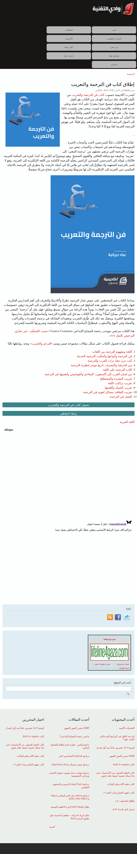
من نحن (114, 47)
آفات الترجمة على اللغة (117, 369)
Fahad (126, 90)
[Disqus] (68, 473)
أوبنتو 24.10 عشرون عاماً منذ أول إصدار (115, 747)
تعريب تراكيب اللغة (120, 383)
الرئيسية (130, 73)
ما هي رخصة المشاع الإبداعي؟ (74, 736)
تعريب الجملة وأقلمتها (118, 387)
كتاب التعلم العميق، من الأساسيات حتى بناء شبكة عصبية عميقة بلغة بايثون (115, 774)
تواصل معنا (114, 55)
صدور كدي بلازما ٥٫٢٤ (123, 809)
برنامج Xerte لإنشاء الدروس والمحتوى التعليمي (71, 786)
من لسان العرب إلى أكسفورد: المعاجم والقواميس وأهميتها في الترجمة (88, 374)
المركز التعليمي (114, 38)
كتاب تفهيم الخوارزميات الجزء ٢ (119, 792)
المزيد (52, 826)
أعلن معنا (69, 47)
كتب (114, 29)
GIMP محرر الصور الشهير (121, 755)
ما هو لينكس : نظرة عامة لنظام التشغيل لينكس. (69, 746)
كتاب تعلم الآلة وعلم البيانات (120, 784)
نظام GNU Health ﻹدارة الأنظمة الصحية (70, 806)
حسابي (114, 64)
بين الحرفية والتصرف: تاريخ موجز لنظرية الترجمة (101, 365)
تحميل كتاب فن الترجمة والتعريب (68, 405)
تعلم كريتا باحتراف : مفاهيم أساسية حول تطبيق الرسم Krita (69, 817)
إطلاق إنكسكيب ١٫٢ (124, 800)
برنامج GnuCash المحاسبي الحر (74, 755)
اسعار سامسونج (123, 664)
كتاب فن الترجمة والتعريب (88, 95)
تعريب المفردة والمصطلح (116, 378)
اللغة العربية (127, 421)
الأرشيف (69, 38)
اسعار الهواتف (124, 668)
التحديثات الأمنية (126, 728)
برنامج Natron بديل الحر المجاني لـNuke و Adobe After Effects (70, 797)
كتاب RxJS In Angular (123, 764)
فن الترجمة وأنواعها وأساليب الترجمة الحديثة (104, 356)
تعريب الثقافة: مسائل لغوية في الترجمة (107, 392)
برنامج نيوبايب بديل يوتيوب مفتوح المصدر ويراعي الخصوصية (69, 774)
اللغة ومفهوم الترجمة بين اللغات (112, 352)
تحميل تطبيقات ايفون (102, 664)
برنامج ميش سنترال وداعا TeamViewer (70, 764)
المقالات (69, 29)
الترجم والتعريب (41, 343)
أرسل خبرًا (69, 55)
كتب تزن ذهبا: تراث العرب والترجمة (110, 361)
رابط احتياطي (68, 413)
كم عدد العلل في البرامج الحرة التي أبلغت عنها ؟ (117, 738)
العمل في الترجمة (121, 396)
